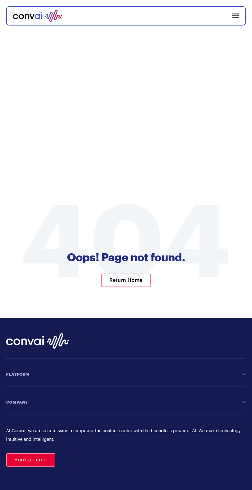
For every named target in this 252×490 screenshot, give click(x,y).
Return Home (126, 280)
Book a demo (30, 459)
